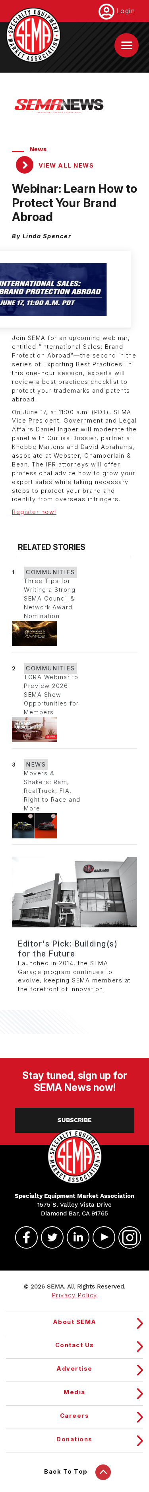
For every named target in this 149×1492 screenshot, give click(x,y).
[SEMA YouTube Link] (100, 1237)
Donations (74, 1439)
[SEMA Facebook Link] (23, 1237)
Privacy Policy (74, 1295)
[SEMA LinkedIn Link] (75, 1237)
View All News (65, 165)
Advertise (74, 1368)
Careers (74, 1415)
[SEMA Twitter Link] (49, 1237)
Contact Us (74, 1345)
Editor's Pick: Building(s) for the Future (68, 948)
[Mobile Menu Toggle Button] (126, 45)
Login (125, 11)
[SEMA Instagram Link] (126, 1237)
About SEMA (75, 1322)
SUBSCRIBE (74, 1120)
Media (74, 1392)
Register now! (34, 512)
